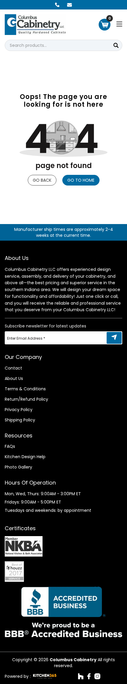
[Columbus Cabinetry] (35, 24)
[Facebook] (89, 676)
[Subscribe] (114, 338)
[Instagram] (97, 676)
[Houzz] (81, 676)
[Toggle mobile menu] (119, 24)
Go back (42, 180)
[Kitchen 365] (44, 676)
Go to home (81, 180)
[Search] (116, 45)
